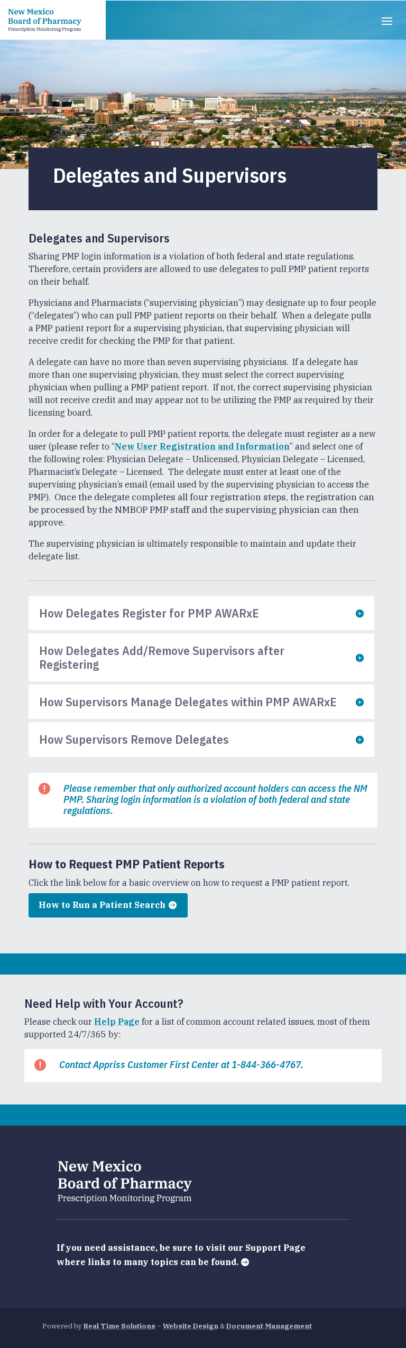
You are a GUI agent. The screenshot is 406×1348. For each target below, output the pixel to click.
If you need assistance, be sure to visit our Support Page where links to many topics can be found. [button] (181, 1254)
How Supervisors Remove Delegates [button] (134, 739)
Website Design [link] (190, 1326)
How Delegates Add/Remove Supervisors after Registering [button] (161, 657)
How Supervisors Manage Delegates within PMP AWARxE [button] (188, 701)
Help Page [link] (117, 1021)
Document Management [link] (269, 1326)
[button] (387, 20)
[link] (44, 20)
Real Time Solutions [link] (119, 1326)
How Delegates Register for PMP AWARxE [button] (149, 613)
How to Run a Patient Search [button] (102, 905)
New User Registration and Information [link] (202, 446)
